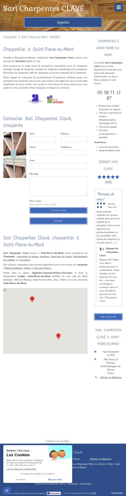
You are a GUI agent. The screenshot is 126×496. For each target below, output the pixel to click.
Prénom (65, 133)
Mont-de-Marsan (13, 268)
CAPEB (92, 493)
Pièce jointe (43, 203)
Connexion (117, 492)
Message (34, 173)
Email (32, 147)
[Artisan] (35, 99)
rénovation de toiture (28, 256)
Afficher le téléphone (111, 377)
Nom (32, 133)
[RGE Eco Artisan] (55, 99)
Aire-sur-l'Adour (42, 268)
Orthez (26, 268)
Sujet (32, 160)
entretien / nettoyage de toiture (56, 256)
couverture (24, 260)
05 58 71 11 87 (109, 95)
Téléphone (66, 147)
